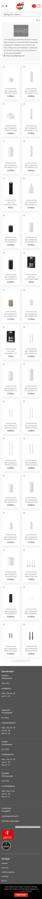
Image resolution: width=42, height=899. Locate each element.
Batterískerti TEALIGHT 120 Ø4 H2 (11, 92)
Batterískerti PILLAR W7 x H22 (31, 92)
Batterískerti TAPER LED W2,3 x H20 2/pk (31, 464)
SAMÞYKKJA (20, 895)
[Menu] (2, 6)
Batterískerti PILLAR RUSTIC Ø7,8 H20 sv (11, 613)
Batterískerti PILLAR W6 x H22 (31, 166)
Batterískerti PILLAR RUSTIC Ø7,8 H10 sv (11, 241)
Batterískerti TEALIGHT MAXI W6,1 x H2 (11, 129)
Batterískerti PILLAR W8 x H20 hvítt (31, 390)
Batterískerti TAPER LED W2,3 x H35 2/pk (10, 464)
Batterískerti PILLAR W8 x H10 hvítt (31, 315)
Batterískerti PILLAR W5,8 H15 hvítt (31, 538)
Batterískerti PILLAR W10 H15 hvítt (10, 501)
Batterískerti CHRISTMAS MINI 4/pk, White (31, 575)
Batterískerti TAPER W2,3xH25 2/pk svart (31, 650)
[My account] (6, 6)
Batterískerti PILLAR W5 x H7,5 (11, 166)
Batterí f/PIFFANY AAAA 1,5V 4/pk (31, 278)
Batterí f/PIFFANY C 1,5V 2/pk (10, 352)
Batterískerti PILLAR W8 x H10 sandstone (10, 315)
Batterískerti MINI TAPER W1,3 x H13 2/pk (31, 352)
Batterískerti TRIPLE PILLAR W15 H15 (11, 575)
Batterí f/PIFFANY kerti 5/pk (10, 204)
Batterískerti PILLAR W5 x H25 (31, 129)
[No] (39, 892)
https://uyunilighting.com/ (15, 56)
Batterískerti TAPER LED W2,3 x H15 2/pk (10, 427)
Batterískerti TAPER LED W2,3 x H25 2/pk (31, 427)
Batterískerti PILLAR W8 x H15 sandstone (31, 241)
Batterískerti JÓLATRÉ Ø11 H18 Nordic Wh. (31, 204)
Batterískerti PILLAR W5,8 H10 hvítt (10, 538)
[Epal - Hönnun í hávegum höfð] (20, 6)
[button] (4, 67)
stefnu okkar (14, 891)
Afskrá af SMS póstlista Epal (27, 827)
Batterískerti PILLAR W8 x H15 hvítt (10, 390)
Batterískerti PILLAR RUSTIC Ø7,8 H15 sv (11, 278)
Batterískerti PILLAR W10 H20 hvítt (31, 501)
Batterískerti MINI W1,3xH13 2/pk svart (11, 650)
